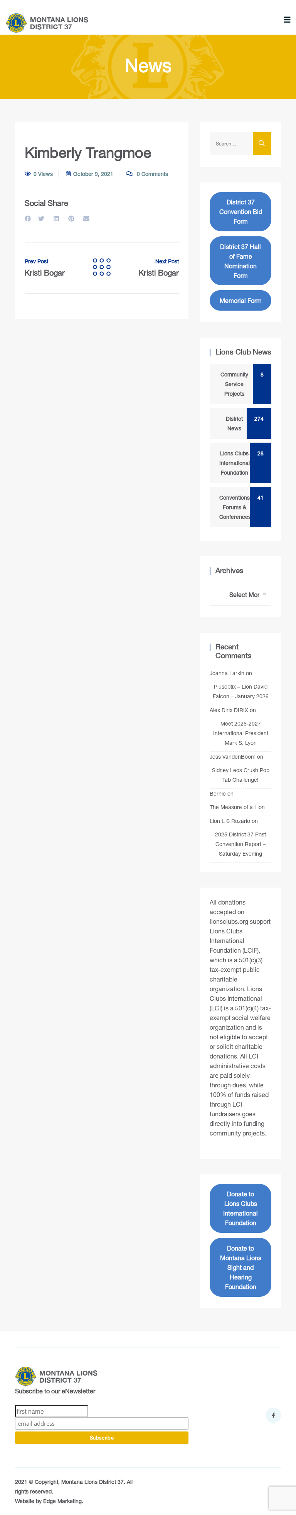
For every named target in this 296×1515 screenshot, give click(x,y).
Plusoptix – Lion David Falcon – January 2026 (241, 691)
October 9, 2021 (93, 174)
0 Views (43, 174)
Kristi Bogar (45, 268)
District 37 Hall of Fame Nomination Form (240, 261)
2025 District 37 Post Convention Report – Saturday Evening (240, 844)
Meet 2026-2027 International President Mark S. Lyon (240, 733)
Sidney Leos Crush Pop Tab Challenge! (240, 775)
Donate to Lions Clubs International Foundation (240, 1208)
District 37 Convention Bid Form (240, 211)
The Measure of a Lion (237, 807)
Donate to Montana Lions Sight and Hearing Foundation (240, 1267)
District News (242, 423)
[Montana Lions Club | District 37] (47, 23)
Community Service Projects (239, 384)
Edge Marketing (62, 1501)
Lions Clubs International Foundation (239, 463)
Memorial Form (241, 300)
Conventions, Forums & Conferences (239, 507)
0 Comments (151, 174)
